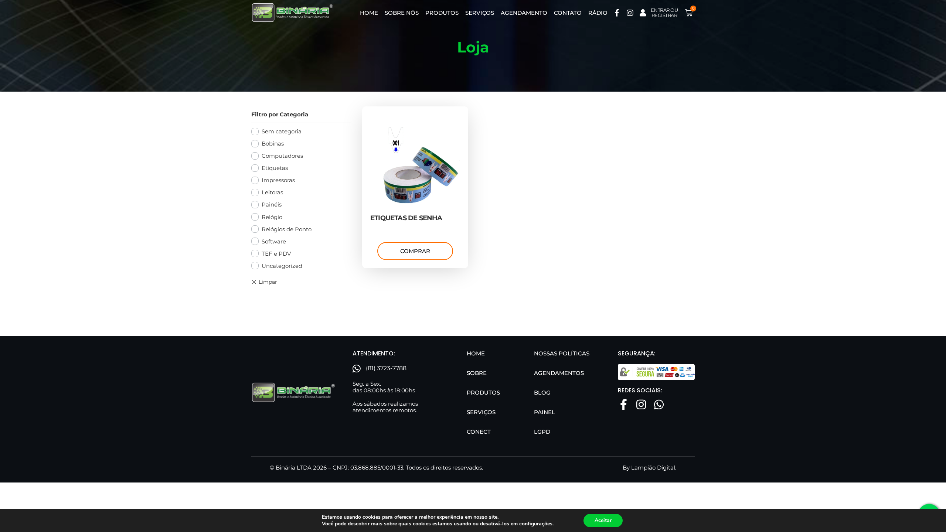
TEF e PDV (276, 253)
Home (369, 13)
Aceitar (603, 520)
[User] (643, 13)
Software (274, 241)
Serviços (479, 13)
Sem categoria (282, 131)
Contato (568, 13)
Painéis (272, 204)
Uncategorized (282, 265)
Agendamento (524, 13)
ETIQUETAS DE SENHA (406, 218)
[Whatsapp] (658, 404)
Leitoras (272, 192)
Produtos (442, 13)
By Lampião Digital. (649, 467)
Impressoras (278, 180)
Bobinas (273, 143)
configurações (535, 524)
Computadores (282, 155)
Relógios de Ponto (287, 229)
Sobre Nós (402, 13)
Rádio (598, 13)
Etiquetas (275, 167)
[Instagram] (630, 13)
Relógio (272, 217)
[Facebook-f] (617, 13)
